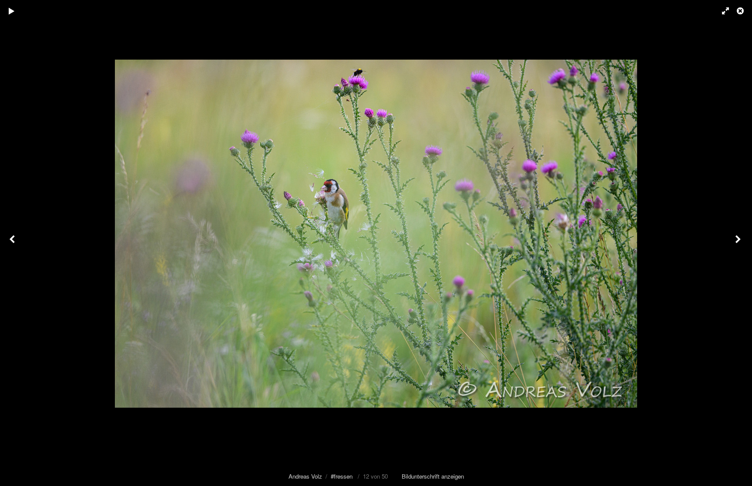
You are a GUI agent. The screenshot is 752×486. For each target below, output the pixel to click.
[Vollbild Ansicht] (721, 11)
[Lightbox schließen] (741, 11)
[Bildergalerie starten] (12, 11)
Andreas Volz (305, 476)
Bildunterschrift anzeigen (433, 476)
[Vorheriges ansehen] (13, 243)
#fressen (341, 476)
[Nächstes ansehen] (739, 243)
